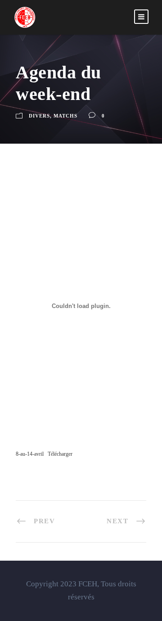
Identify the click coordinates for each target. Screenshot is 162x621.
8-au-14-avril (30, 454)
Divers (39, 115)
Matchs (65, 115)
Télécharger (60, 454)
